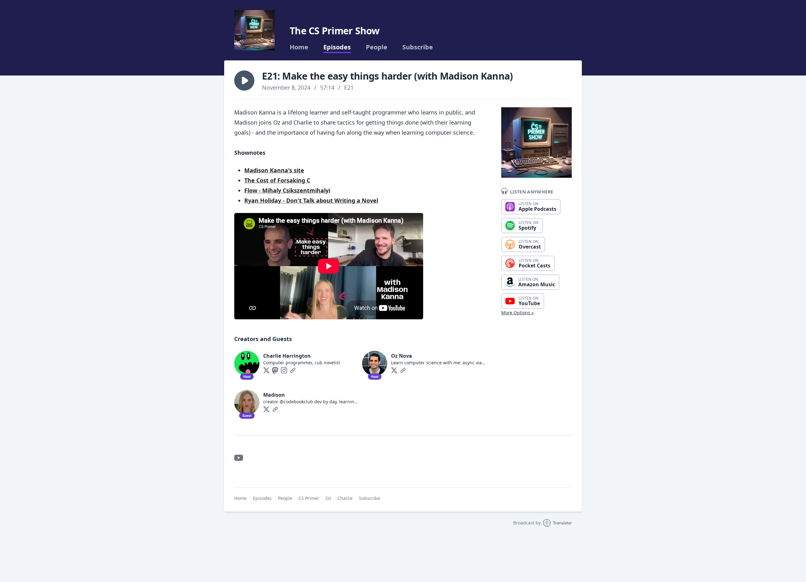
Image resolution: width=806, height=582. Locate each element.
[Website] (293, 370)
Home (299, 47)
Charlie (345, 498)
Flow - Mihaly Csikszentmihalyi (287, 190)
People (376, 47)
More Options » (517, 313)
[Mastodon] (275, 370)
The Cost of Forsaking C (277, 180)
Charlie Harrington (287, 355)
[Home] (254, 30)
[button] (244, 80)
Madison (274, 394)
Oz (328, 498)
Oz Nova (401, 355)
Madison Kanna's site (274, 170)
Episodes (337, 47)
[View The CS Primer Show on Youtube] (238, 457)
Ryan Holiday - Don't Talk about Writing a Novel (311, 200)
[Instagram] (284, 370)
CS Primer (308, 498)
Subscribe (417, 47)
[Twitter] (266, 370)
